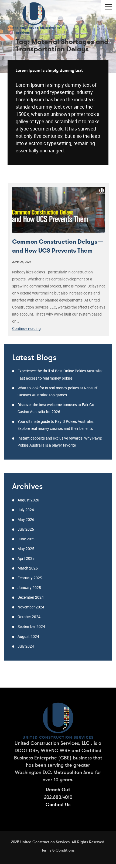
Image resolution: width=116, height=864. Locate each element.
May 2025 (26, 548)
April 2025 (26, 558)
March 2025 (28, 568)
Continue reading (37, 329)
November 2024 (31, 607)
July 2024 (26, 646)
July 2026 (26, 509)
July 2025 (26, 529)
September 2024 (31, 626)
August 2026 (28, 500)
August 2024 (28, 636)
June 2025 (26, 538)
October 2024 (29, 616)
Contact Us (58, 804)
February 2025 (30, 577)
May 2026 (26, 519)
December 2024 (31, 597)
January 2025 (29, 587)
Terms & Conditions (58, 850)
